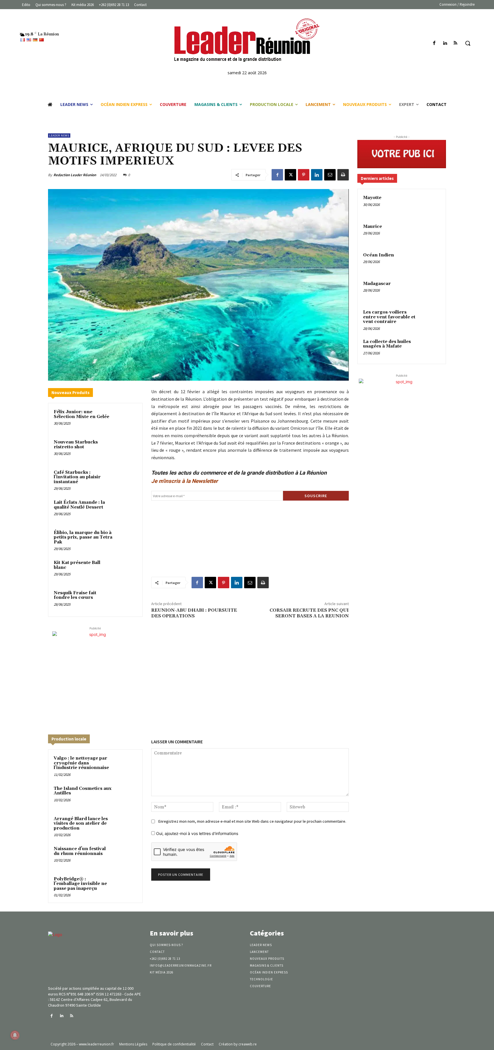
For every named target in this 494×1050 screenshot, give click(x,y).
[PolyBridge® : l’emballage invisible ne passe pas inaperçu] (126, 887)
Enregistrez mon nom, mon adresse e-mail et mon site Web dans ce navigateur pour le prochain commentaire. (252, 821)
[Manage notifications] (14, 1035)
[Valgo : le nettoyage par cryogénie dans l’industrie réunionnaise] (126, 766)
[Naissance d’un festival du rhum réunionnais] (126, 856)
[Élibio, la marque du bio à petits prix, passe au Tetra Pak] (126, 540)
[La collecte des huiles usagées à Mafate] (430, 348)
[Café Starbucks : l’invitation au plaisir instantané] (126, 480)
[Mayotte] (430, 204)
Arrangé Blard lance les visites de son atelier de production (81, 823)
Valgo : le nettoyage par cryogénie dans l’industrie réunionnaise (81, 763)
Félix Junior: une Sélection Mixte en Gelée (81, 414)
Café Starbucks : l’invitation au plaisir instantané (77, 477)
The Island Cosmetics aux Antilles (82, 791)
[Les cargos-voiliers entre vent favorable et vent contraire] (430, 319)
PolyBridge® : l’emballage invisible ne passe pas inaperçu (80, 883)
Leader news (59, 135)
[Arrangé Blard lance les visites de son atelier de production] (126, 826)
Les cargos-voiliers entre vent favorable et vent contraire (389, 317)
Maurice (372, 226)
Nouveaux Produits (70, 392)
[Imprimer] (343, 174)
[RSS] (455, 43)
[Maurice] (430, 233)
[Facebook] (434, 43)
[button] (468, 43)
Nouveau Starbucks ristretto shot (76, 444)
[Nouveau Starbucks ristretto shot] (126, 450)
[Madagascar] (430, 290)
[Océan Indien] (430, 262)
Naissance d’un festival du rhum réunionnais (80, 851)
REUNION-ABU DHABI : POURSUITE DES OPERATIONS (194, 613)
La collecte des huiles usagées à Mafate (387, 344)
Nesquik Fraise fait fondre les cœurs (75, 595)
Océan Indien (378, 255)
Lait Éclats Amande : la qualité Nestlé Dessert (79, 505)
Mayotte (372, 197)
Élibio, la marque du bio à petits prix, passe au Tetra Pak (83, 537)
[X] (290, 174)
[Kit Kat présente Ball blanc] (126, 570)
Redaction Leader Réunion (74, 174)
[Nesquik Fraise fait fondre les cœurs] (126, 600)
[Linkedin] (445, 43)
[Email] (330, 174)
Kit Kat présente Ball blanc (77, 565)
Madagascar (377, 283)
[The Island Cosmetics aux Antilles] (126, 796)
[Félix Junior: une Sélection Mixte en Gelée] (126, 419)
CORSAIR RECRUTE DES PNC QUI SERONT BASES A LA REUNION (309, 613)
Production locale (68, 739)
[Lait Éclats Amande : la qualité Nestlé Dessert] (126, 510)
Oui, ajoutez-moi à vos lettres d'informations (196, 833)
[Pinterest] (303, 174)
